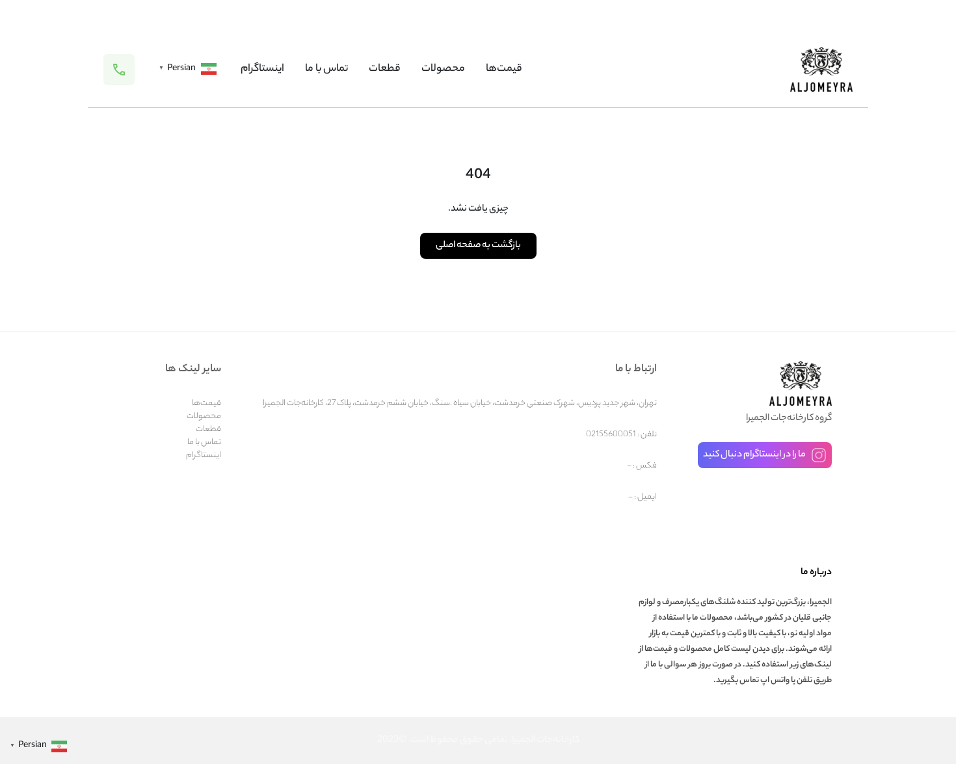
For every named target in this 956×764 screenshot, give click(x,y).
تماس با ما (326, 69)
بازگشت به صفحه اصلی (478, 246)
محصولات (443, 69)
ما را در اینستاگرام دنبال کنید (754, 455)
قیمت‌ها (504, 69)
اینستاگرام (262, 69)
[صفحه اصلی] (821, 69)
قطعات (385, 69)
